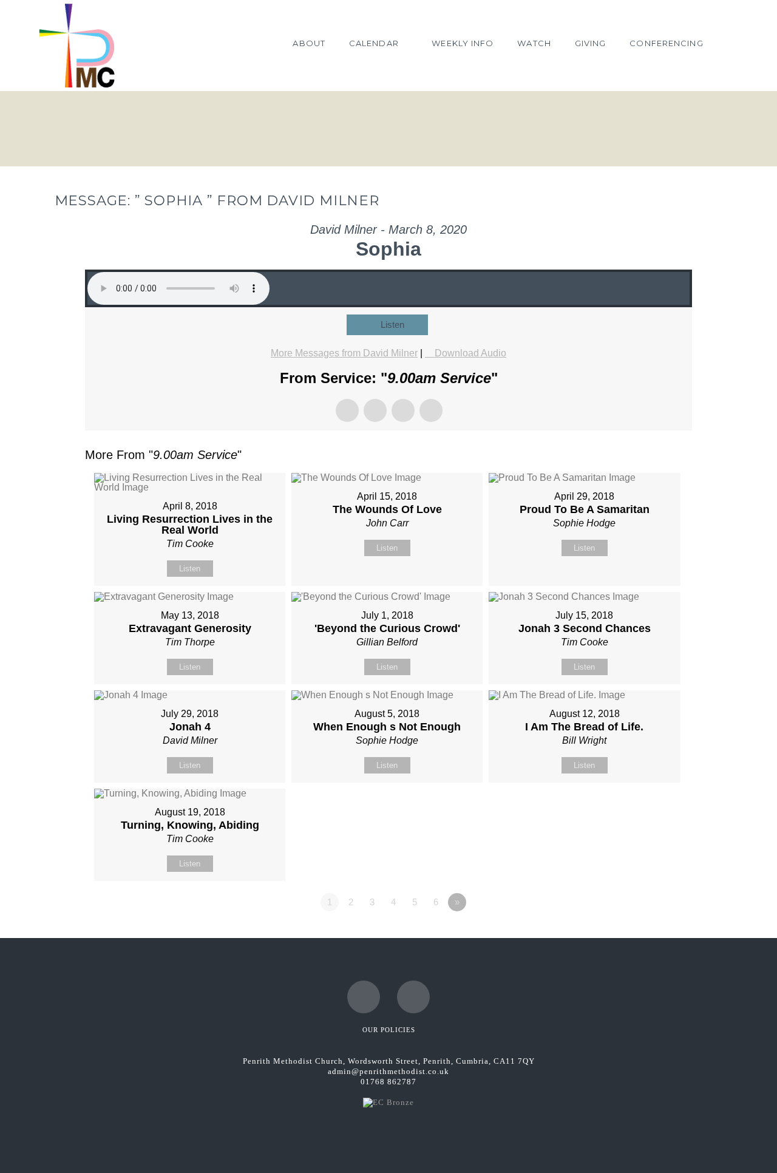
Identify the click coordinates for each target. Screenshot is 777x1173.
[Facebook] (363, 997)
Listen (392, 324)
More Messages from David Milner (344, 353)
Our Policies (388, 1029)
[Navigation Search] (726, 45)
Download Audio (470, 353)
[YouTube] (413, 997)
